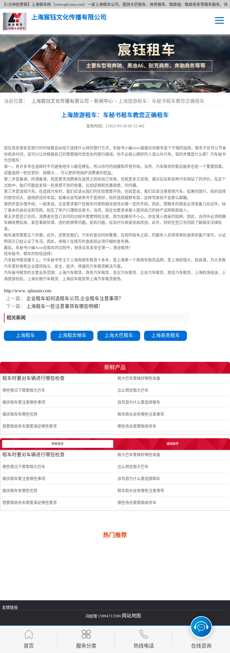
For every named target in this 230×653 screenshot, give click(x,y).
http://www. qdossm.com (27, 290)
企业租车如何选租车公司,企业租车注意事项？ (74, 298)
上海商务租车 (165, 335)
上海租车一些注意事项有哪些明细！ (64, 306)
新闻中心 (104, 101)
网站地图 (131, 615)
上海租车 (25, 335)
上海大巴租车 (119, 335)
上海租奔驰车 (72, 335)
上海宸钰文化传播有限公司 (60, 101)
